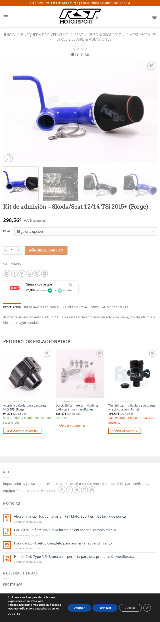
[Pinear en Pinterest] (37, 273)
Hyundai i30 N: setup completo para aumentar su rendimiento (63, 543)
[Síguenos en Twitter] (77, 489)
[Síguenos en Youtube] (92, 489)
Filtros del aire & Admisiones (82, 39)
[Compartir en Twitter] (22, 273)
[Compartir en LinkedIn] (44, 273)
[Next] (148, 112)
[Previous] (11, 112)
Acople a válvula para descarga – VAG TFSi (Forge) (26, 407)
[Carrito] (154, 16)
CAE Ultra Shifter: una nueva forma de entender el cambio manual (66, 530)
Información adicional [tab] (42, 307)
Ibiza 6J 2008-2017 (105, 34)
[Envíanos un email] (84, 489)
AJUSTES (14, 614)
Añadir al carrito (46, 250)
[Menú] (5, 16)
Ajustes (130, 607)
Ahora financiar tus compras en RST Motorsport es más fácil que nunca (70, 516)
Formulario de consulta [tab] (109, 307)
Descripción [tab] (12, 307)
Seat (78, 34)
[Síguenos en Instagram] (69, 489)
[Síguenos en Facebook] (62, 489)
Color (6, 231)
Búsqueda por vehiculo (45, 34)
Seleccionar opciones (22, 430)
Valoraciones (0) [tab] (75, 307)
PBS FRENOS (12, 584)
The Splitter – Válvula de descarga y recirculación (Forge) (132, 407)
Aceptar (79, 607)
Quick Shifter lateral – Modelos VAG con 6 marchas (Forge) (77, 407)
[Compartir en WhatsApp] (7, 273)
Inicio (9, 34)
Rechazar (105, 607)
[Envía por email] (29, 273)
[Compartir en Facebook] (14, 273)
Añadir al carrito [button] (72, 425)
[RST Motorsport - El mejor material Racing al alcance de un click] (80, 17)
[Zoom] (9, 158)
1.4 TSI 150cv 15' (141, 34)
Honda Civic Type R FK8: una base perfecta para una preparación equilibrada (74, 557)
